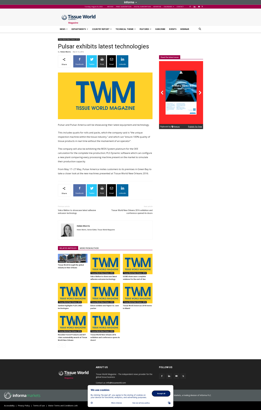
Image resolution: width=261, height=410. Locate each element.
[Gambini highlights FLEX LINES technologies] (73, 293)
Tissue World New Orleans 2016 (69, 39)
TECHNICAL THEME (124, 29)
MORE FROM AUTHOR (89, 248)
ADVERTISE (157, 7)
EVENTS (172, 29)
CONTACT (180, 7)
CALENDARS (168, 7)
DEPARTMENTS (79, 29)
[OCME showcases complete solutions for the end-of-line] (138, 264)
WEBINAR (184, 29)
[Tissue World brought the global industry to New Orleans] (73, 258)
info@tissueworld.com (116, 382)
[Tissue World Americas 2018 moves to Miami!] (138, 293)
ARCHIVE (110, 7)
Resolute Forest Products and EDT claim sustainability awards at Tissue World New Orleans (72, 337)
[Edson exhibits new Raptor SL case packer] (105, 293)
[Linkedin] (194, 7)
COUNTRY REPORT (100, 29)
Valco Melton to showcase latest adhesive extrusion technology (77, 211)
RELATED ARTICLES (68, 248)
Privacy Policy (24, 405)
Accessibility (9, 405)
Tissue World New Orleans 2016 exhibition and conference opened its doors (132, 211)
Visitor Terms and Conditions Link (63, 405)
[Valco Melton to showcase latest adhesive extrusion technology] (105, 264)
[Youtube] (199, 7)
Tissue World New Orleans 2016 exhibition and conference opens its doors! (105, 337)
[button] (200, 29)
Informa (130, 2)
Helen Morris (65, 52)
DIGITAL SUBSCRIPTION (142, 7)
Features (62, 261)
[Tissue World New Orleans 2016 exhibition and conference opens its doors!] (105, 322)
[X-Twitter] (202, 7)
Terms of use (39, 405)
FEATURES (144, 29)
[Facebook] (190, 7)
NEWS (62, 29)
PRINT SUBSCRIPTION (123, 7)
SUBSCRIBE (160, 29)
